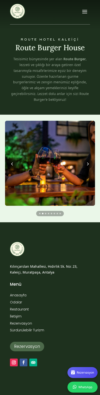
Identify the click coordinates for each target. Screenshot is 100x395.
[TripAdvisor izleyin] (33, 362)
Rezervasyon (27, 346)
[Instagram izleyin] (14, 362)
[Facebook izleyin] (23, 362)
